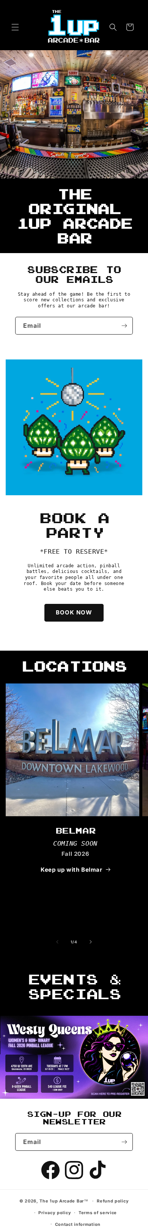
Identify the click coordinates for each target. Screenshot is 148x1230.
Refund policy (113, 1201)
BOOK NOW (74, 612)
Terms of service (98, 1212)
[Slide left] (57, 942)
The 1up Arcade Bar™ (63, 1201)
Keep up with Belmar (71, 869)
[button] (15, 27)
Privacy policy (54, 1212)
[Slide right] (90, 942)
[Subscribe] (124, 326)
